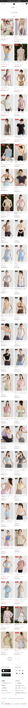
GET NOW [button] (14, 28)
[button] (26, 7)
